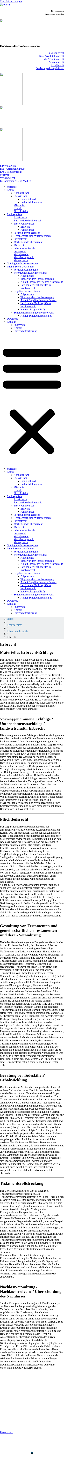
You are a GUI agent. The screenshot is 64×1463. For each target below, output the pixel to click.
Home (10, 618)
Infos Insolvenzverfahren (20, 266)
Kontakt (18, 208)
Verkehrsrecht (56, 62)
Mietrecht (5, 174)
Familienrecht (27, 229)
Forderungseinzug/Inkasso (50, 68)
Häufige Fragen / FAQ (32, 309)
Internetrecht (20, 238)
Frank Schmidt (28, 199)
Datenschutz (6, 1432)
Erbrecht (25, 226)
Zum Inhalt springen (11, 1)
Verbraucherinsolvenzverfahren (30, 272)
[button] (32, 400)
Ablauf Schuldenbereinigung (36, 315)
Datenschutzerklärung (25, 331)
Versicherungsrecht (24, 257)
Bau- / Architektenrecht (51, 56)
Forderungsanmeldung (26, 269)
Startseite (12, 186)
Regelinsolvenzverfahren (27, 291)
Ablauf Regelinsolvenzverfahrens (38, 300)
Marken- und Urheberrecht (28, 242)
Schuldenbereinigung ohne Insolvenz (34, 312)
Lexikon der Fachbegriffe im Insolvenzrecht (35, 286)
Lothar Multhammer (31, 202)
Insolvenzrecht (56, 52)
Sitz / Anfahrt (21, 211)
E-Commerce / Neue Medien (15, 181)
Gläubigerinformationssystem (22, 263)
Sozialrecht (20, 251)
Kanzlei (11, 189)
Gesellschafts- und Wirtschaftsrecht (32, 235)
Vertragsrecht (21, 260)
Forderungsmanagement (27, 232)
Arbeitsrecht (57, 65)
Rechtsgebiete (14, 214)
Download (12, 318)
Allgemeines (27, 275)
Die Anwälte (20, 196)
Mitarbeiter (19, 205)
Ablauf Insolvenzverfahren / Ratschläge (41, 281)
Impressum (19, 324)
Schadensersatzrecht (24, 248)
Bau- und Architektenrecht (28, 220)
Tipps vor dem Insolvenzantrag (37, 278)
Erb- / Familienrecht (53, 59)
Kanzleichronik (22, 192)
